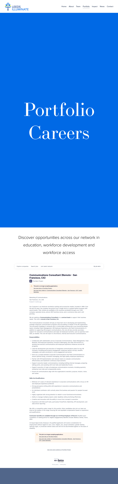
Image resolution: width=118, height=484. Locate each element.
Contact (110, 6)
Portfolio (86, 6)
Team (78, 6)
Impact (94, 6)
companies (22, 266)
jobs (34, 266)
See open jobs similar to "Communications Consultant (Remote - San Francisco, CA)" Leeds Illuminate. (58, 291)
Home (63, 6)
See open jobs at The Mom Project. (43, 288)
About (71, 6)
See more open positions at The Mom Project (59, 449)
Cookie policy (63, 464)
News (102, 6)
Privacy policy (55, 464)
